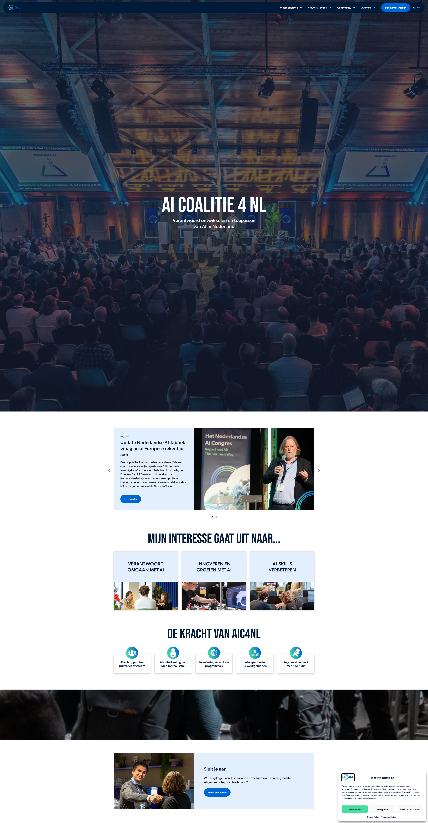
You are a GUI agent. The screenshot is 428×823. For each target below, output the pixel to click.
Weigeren (382, 809)
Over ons (366, 7)
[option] (418, 7)
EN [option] (418, 7)
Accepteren (354, 809)
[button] (109, 470)
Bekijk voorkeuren (410, 809)
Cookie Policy (373, 816)
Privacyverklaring (388, 816)
